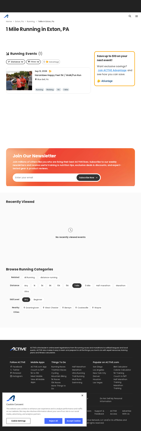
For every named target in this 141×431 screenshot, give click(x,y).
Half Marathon (79, 366)
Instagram (18, 376)
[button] (33, 61)
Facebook (17, 366)
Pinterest (17, 373)
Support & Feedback (99, 412)
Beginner (38, 299)
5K (42, 285)
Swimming (77, 382)
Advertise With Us (126, 412)
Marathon (120, 285)
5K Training (119, 373)
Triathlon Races (58, 370)
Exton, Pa (19, 21)
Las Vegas (97, 382)
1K (34, 285)
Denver (96, 376)
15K (67, 285)
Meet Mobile (36, 376)
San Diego (98, 366)
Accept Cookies (74, 421)
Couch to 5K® (37, 370)
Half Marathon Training (120, 381)
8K (50, 285)
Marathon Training (118, 387)
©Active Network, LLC (90, 420)
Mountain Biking (58, 376)
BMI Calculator (120, 366)
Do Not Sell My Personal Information (111, 400)
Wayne (97, 307)
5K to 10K (35, 373)
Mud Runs (76, 379)
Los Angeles (98, 370)
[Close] (82, 395)
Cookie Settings (18, 421)
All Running (29, 277)
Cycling (55, 373)
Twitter (16, 370)
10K (58, 285)
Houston (97, 379)
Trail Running (78, 376)
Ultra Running (78, 373)
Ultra (26, 291)
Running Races (58, 366)
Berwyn (68, 307)
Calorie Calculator (122, 370)
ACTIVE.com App (39, 366)
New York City (99, 373)
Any (26, 285)
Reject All (53, 421)
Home (9, 21)
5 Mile (87, 285)
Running (31, 21)
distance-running (48, 277)
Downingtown (32, 307)
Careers (87, 411)
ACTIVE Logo (16, 348)
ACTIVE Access (113, 412)
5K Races (55, 379)
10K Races (56, 382)
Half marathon (103, 285)
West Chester (51, 307)
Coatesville (83, 307)
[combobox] (15, 61)
